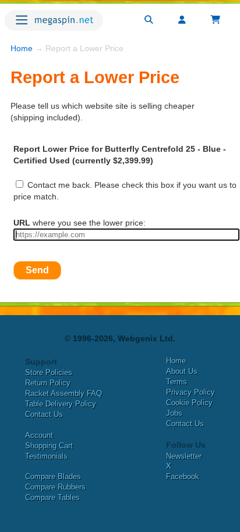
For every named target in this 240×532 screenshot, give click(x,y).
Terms (176, 381)
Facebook (182, 476)
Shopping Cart (49, 445)
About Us (181, 371)
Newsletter (184, 456)
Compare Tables (52, 497)
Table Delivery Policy (60, 403)
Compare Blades (53, 476)
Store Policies (48, 372)
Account (39, 435)
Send (37, 270)
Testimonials (46, 456)
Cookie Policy (189, 402)
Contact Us (44, 414)
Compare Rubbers (55, 487)
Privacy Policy (190, 392)
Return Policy (47, 383)
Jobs (174, 413)
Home (21, 48)
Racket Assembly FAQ (63, 393)
